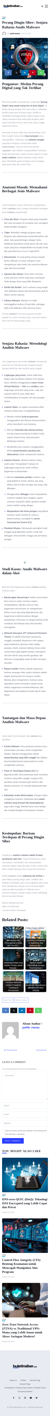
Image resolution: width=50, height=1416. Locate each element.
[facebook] (8, 72)
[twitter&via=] (16, 72)
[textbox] (25, 914)
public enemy (15, 34)
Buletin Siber (7, 1000)
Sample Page (35, 1380)
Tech (4, 17)
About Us (13, 1380)
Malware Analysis (21, 1000)
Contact (23, 1380)
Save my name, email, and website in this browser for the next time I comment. (26, 1132)
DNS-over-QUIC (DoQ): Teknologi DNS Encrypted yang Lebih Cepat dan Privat (24, 1203)
